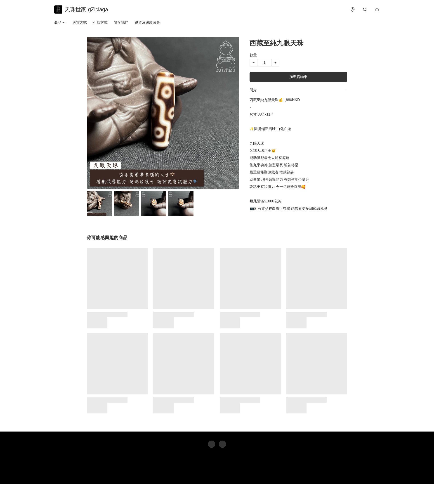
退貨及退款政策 (147, 22)
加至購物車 (298, 77)
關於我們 (121, 22)
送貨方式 (79, 22)
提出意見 (233, 474)
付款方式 (100, 22)
